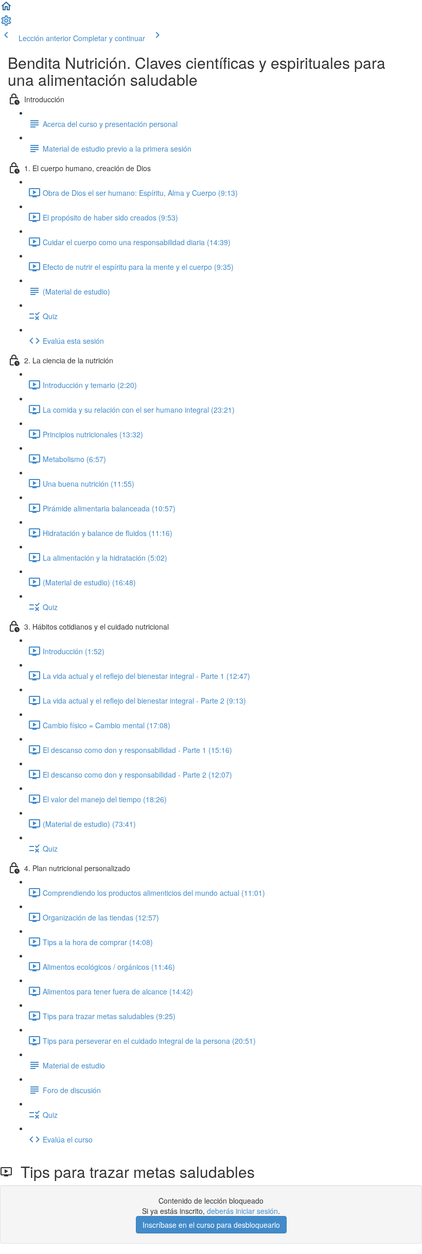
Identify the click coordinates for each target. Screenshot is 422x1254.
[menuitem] (6, 24)
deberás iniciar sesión (242, 1211)
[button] (6, 9)
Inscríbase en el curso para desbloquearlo (211, 1225)
